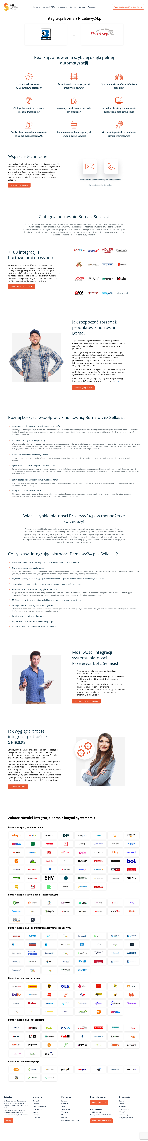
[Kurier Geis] (115, 986)
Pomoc (121, 1104)
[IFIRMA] (49, 961)
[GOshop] (16, 919)
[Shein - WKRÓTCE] (132, 878)
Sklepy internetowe (39, 1106)
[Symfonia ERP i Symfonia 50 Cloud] (99, 935)
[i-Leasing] (99, 1045)
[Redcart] (66, 911)
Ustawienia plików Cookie (70, 1120)
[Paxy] (66, 1011)
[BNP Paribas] (49, 1036)
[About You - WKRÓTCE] (66, 886)
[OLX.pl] (66, 835)
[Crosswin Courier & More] (82, 1011)
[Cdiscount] (132, 852)
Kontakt (82, 7)
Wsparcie (92, 7)
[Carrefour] (49, 869)
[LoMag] (99, 944)
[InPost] (33, 1011)
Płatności (36, 1115)
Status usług (123, 1115)
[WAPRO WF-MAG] (16, 935)
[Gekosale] (115, 902)
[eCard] (82, 1036)
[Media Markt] (49, 861)
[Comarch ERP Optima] (115, 935)
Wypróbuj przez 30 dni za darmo (128, 7)
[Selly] (132, 911)
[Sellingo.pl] (16, 902)
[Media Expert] (115, 861)
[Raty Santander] (99, 1027)
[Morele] (16, 852)
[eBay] (33, 835)
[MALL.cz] (99, 861)
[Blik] (33, 1036)
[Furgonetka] (33, 994)
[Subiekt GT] (82, 935)
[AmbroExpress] (82, 994)
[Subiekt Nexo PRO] (66, 935)
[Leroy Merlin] (33, 861)
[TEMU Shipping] (99, 1011)
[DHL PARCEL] (33, 986)
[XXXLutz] (115, 869)
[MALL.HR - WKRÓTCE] (99, 886)
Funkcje (36, 7)
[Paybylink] (132, 1045)
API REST (122, 1112)
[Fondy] (115, 1036)
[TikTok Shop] (115, 878)
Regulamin (122, 1106)
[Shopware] (16, 911)
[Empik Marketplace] (82, 835)
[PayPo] (82, 1045)
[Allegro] (16, 835)
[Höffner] (132, 869)
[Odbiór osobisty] (66, 994)
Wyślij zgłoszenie (99, 1102)
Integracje (62, 7)
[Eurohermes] (82, 1003)
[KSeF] (99, 961)
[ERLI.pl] (99, 835)
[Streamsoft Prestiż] (33, 953)
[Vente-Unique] (66, 869)
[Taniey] (82, 861)
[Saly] (132, 902)
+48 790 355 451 (95, 1112)
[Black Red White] (49, 852)
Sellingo (64, 1106)
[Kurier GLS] (66, 986)
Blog (63, 1115)
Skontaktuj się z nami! (19, 185)
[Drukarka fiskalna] (99, 1069)
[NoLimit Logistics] (99, 994)
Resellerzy (65, 1104)
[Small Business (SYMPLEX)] (16, 953)
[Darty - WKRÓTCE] (33, 886)
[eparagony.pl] (33, 961)
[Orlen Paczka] (49, 994)
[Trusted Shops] (16, 1077)
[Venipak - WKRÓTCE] (132, 1003)
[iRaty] (115, 1045)
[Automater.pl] (115, 1069)
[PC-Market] (115, 944)
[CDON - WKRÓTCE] (49, 886)
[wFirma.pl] (49, 935)
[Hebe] (82, 852)
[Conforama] (33, 869)
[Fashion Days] (16, 869)
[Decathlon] (99, 843)
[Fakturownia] (115, 953)
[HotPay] (16, 1036)
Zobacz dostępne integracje (21, 286)
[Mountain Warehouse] (82, 878)
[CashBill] (66, 1036)
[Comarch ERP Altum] (49, 944)
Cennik (73, 7)
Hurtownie (36, 1104)
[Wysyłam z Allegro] (132, 994)
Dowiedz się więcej (18, 787)
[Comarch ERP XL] (132, 935)
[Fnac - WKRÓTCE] (16, 886)
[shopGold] (33, 911)
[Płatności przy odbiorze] (66, 1045)
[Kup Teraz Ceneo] (115, 835)
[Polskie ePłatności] (49, 1045)
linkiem (116, 381)
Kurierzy (35, 1112)
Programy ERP (37, 1109)
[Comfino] (33, 1053)
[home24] (66, 861)
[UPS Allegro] (115, 994)
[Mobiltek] (16, 1045)
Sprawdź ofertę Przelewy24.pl (86, 701)
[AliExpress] (66, 852)
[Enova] (66, 944)
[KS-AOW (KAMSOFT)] (82, 944)
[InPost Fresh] (33, 843)
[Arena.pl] (49, 835)
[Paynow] (33, 1045)
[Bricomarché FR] (33, 878)
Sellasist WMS (49, 7)
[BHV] (49, 878)
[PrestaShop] (49, 902)
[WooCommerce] (66, 902)
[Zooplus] (16, 878)
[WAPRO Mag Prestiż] (33, 944)
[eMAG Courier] (115, 1011)
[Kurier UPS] (49, 986)
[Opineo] (33, 1069)
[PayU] (49, 1027)
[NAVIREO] (33, 935)
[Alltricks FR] (66, 878)
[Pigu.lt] (132, 843)
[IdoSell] (82, 902)
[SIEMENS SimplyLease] (115, 1027)
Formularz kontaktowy (101, 1121)
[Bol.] (132, 861)
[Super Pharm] (82, 869)
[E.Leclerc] (99, 869)
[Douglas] (99, 852)
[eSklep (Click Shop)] (99, 902)
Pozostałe (36, 1118)
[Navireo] (82, 961)
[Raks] (132, 944)
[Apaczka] (132, 986)
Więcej (8, 1120)
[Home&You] (115, 843)
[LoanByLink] (16, 1053)
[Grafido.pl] (66, 1069)
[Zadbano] (16, 1003)
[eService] (99, 1036)
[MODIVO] (82, 843)
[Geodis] (99, 1003)
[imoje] (132, 1036)
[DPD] (82, 986)
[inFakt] (132, 953)
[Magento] (33, 902)
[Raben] (33, 1003)
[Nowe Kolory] (16, 1011)
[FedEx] (16, 994)
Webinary (64, 1112)
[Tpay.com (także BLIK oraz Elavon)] (16, 1027)
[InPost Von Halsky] (99, 878)
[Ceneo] (16, 1069)
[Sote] (115, 911)
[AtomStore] (99, 911)
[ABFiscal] (33, 1077)
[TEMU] (16, 861)
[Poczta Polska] (99, 986)
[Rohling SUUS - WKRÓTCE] (49, 1003)
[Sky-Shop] (82, 911)
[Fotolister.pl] (49, 1069)
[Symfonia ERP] (82, 953)
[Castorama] (33, 852)
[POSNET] (82, 1069)
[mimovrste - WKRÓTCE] (82, 886)
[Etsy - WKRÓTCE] (115, 852)
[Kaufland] (66, 843)
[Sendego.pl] (16, 986)
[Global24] (115, 1003)
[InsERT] (82, 970)
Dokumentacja (124, 1109)
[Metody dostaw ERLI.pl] (49, 1011)
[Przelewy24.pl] (82, 1027)
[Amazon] (132, 835)
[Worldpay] (132, 1027)
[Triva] (99, 953)
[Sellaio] (33, 919)
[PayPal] (66, 1027)
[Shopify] (49, 911)
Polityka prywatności (126, 1118)
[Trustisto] (132, 1069)
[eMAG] (16, 843)
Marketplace (37, 1101)
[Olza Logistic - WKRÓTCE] (66, 1003)
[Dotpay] (33, 1027)
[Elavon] (49, 1053)
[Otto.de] (49, 843)
